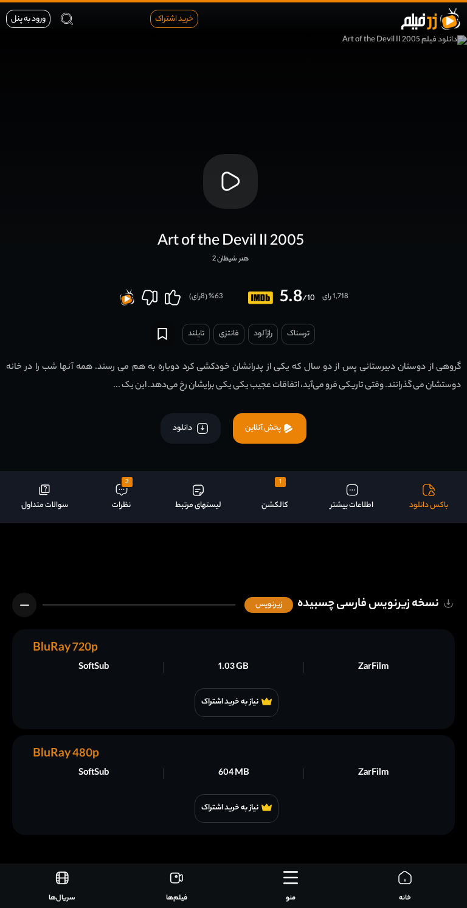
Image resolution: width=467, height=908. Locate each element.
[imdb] (260, 298)
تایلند (196, 333)
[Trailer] (230, 181)
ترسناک (298, 333)
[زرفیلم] (430, 18)
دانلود (183, 428)
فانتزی (229, 333)
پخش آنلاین (263, 428)
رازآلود (263, 333)
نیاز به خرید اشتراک (229, 702)
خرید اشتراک (174, 19)
